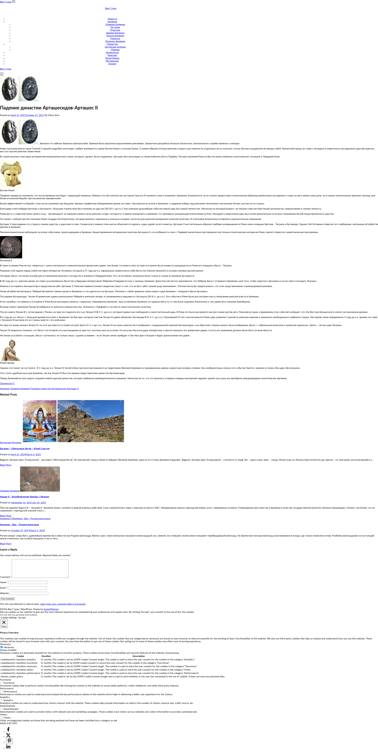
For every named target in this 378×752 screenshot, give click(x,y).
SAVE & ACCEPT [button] (8, 723)
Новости (112, 19)
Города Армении (115, 36)
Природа (115, 38)
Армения (112, 22)
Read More (5, 465)
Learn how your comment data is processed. (63, 604)
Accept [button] (22, 617)
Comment (6, 577)
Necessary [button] (5, 644)
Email (3, 588)
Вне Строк (110, 8)
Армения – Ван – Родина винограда (19, 524)
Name (4, 582)
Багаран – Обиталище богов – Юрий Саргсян (25, 448)
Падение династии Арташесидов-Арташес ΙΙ (54, 389)
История (115, 27)
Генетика (112, 55)
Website (4, 593)
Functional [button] (5, 680)
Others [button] (3, 714)
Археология (112, 52)
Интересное (112, 61)
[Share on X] (8, 736)
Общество (112, 44)
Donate (112, 64)
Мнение (115, 50)
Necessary (9, 647)
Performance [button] (6, 688)
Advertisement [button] (7, 706)
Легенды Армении (115, 41)
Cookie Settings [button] (9, 617)
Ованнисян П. (7, 383)
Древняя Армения (115, 24)
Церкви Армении (115, 33)
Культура (115, 30)
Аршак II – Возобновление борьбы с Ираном (24, 497)
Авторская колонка (115, 47)
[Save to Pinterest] (9, 741)
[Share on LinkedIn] (8, 748)
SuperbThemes (51, 609)
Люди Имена (112, 58)
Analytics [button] (5, 697)
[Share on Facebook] (8, 731)
